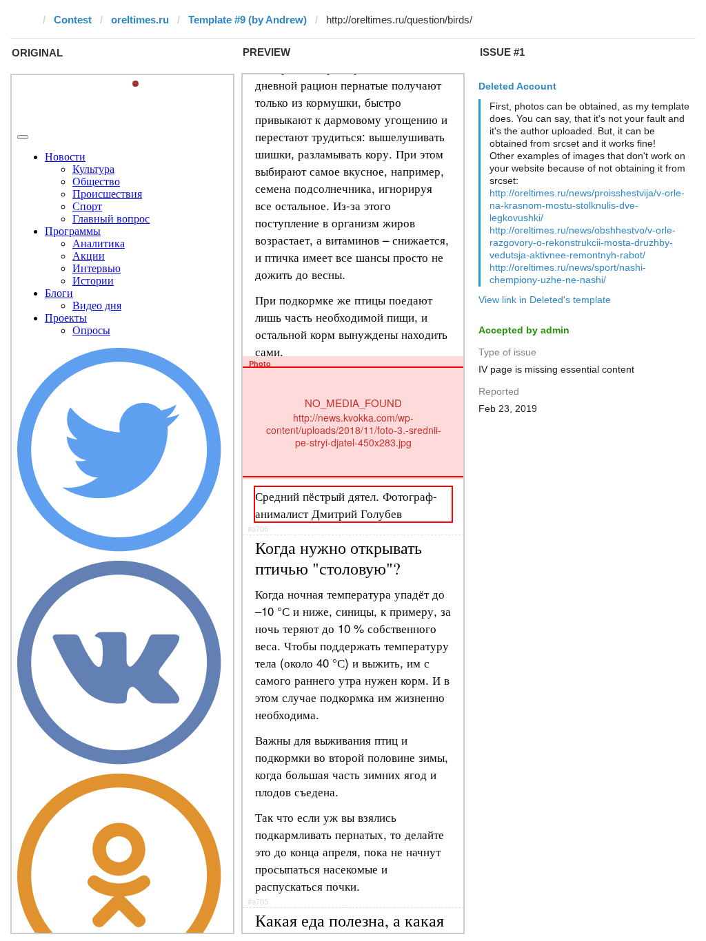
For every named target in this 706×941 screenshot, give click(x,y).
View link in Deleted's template (544, 299)
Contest (73, 19)
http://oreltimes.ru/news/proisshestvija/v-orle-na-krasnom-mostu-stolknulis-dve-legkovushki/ (587, 205)
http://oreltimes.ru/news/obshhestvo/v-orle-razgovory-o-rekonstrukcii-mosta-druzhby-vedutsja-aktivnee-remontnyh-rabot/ (583, 242)
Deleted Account (517, 86)
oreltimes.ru (140, 19)
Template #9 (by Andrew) (247, 19)
